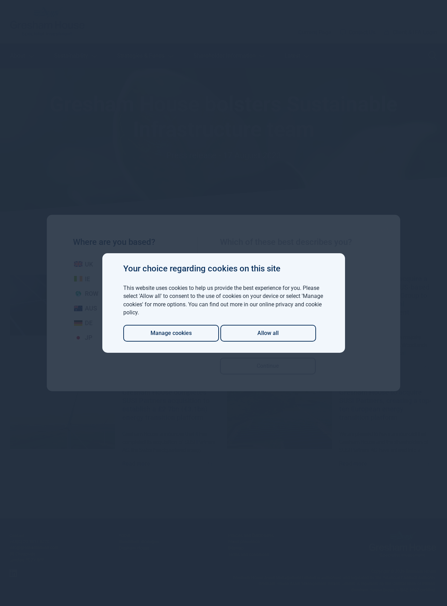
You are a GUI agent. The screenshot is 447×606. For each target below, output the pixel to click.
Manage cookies (171, 333)
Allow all (268, 333)
